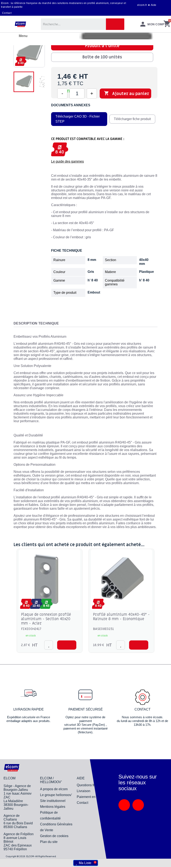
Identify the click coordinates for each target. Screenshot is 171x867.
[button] (66, 645)
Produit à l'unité (102, 46)
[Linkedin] (124, 805)
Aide (153, 5)
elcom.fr (142, 5)
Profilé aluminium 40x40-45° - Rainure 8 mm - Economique (121, 616)
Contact (6, 13)
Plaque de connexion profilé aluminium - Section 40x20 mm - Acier (46, 619)
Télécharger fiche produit (132, 119)
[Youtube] (138, 805)
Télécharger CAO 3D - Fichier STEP (77, 119)
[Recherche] (115, 24)
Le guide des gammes (67, 161)
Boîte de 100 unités (102, 57)
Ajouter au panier (126, 93)
